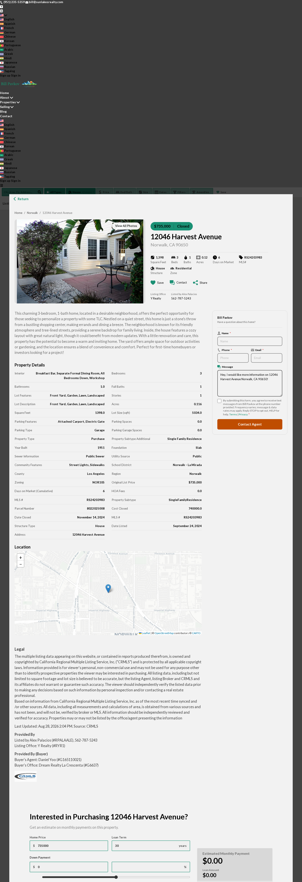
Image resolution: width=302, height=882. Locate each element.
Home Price (38, 837)
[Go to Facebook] (1, 6)
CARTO (196, 633)
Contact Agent (250, 424)
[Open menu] (1, 185)
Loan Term (119, 837)
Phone (227, 349)
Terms (233, 414)
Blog (3, 111)
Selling (5, 107)
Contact (6, 116)
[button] (108, 588)
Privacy (243, 414)
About (4, 97)
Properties (8, 102)
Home (18, 213)
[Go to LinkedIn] (1, 10)
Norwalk (32, 213)
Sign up (5, 75)
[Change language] (3, 15)
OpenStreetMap (164, 633)
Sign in (16, 75)
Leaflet (145, 633)
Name (226, 333)
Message (227, 366)
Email (259, 349)
